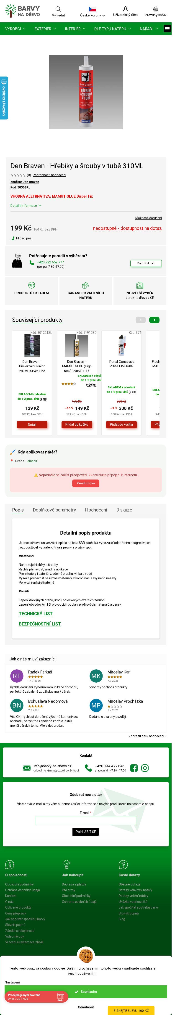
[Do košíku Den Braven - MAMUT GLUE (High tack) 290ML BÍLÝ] (77, 424)
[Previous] (141, 320)
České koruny (90, 15)
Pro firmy (68, 890)
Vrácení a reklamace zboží (24, 942)
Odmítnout (86, 1007)
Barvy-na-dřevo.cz (134, 768)
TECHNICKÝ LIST (36, 613)
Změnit (32, 461)
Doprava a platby (74, 884)
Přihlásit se (86, 832)
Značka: (24, 182)
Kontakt (10, 896)
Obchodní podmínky (19, 884)
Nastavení (12, 982)
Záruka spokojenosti (19, 931)
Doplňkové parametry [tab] (54, 510)
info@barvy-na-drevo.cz (52, 766)
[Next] (154, 320)
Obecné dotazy (130, 884)
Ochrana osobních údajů (22, 890)
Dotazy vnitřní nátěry (133, 896)
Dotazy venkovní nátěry (135, 890)
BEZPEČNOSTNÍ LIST (40, 624)
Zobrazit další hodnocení (146, 736)
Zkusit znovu (86, 483)
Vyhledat (58, 15)
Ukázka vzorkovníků (133, 902)
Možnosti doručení (148, 218)
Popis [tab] (18, 510)
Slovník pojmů (15, 925)
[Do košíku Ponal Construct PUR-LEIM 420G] (121, 424)
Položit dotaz (146, 263)
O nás (9, 902)
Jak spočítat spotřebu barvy (25, 919)
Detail (32, 425)
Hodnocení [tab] (96, 510)
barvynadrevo (145, 768)
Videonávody (14, 936)
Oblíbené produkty (18, 907)
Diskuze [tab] (124, 510)
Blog (122, 919)
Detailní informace (23, 205)
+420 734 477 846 (109, 766)
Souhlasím (89, 992)
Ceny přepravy (15, 913)
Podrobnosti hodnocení (49, 175)
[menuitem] (15, 28)
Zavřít (35, 238)
